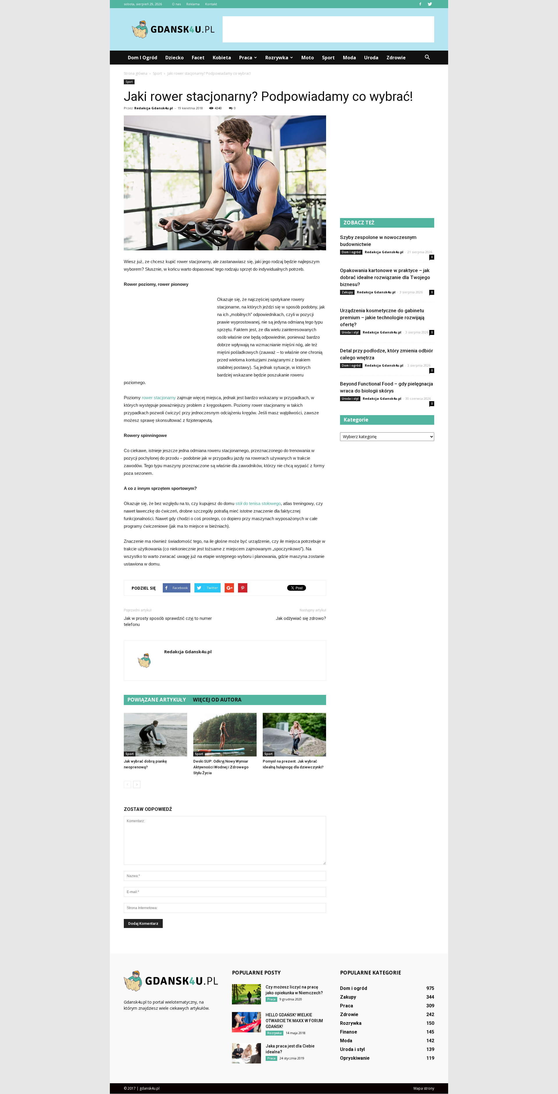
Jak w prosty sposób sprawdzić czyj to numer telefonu (168, 621)
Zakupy (347, 292)
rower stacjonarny (159, 397)
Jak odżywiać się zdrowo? (301, 618)
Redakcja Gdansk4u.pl (153, 108)
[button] (427, 58)
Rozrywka (276, 57)
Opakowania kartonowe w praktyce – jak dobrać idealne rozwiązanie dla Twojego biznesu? (385, 277)
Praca (245, 57)
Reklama (193, 4)
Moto (307, 57)
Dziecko (174, 57)
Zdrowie (396, 57)
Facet (198, 57)
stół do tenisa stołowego (258, 503)
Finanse (348, 1032)
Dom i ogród (142, 57)
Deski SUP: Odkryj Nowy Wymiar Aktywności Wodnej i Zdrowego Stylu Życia (220, 767)
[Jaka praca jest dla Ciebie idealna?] (246, 1053)
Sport (328, 57)
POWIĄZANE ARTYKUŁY (156, 699)
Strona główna (135, 73)
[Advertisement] (328, 29)
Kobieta (222, 57)
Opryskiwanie (355, 1058)
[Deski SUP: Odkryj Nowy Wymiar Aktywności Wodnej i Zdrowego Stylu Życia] (225, 734)
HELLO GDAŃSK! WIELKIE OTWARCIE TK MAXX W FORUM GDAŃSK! (294, 1021)
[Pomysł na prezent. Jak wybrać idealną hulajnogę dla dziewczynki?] (294, 734)
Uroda (371, 57)
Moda (349, 57)
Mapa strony (424, 1088)
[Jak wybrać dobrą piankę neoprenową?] (155, 734)
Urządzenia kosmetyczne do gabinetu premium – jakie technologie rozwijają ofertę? (382, 317)
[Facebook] (420, 4)
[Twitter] (429, 4)
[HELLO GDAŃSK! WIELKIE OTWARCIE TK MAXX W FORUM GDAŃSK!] (246, 1022)
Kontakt (211, 4)
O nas (176, 4)
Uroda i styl (350, 332)
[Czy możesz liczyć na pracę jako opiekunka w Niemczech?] (246, 994)
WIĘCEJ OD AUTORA (217, 699)
